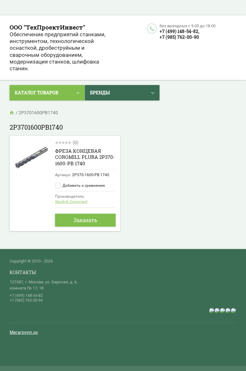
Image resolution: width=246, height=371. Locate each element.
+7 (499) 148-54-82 (26, 295)
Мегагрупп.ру (24, 332)
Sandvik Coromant (71, 201)
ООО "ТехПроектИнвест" (47, 27)
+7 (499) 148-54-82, (179, 31)
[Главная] (12, 112)
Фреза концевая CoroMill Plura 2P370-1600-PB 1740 (85, 157)
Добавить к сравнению (83, 185)
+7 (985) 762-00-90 (179, 37)
